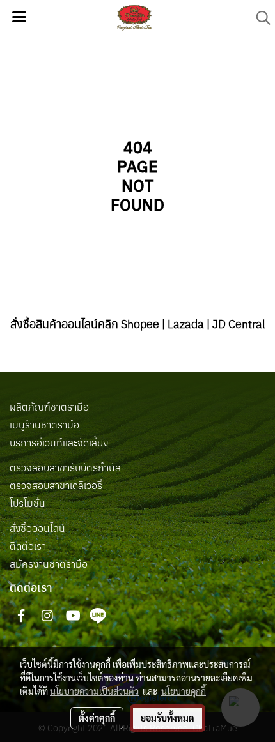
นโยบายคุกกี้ (183, 691)
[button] (259, 18)
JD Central (238, 324)
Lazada (186, 324)
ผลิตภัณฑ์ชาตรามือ (49, 406)
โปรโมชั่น (27, 503)
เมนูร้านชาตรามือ (44, 424)
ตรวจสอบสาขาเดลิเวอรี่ (56, 485)
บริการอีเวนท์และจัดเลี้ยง (59, 442)
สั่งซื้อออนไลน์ (37, 528)
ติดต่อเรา (28, 546)
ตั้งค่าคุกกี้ (97, 717)
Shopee (140, 324)
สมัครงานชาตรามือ (49, 563)
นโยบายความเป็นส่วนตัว (94, 691)
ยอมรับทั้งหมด (167, 717)
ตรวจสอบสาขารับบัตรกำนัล (65, 467)
